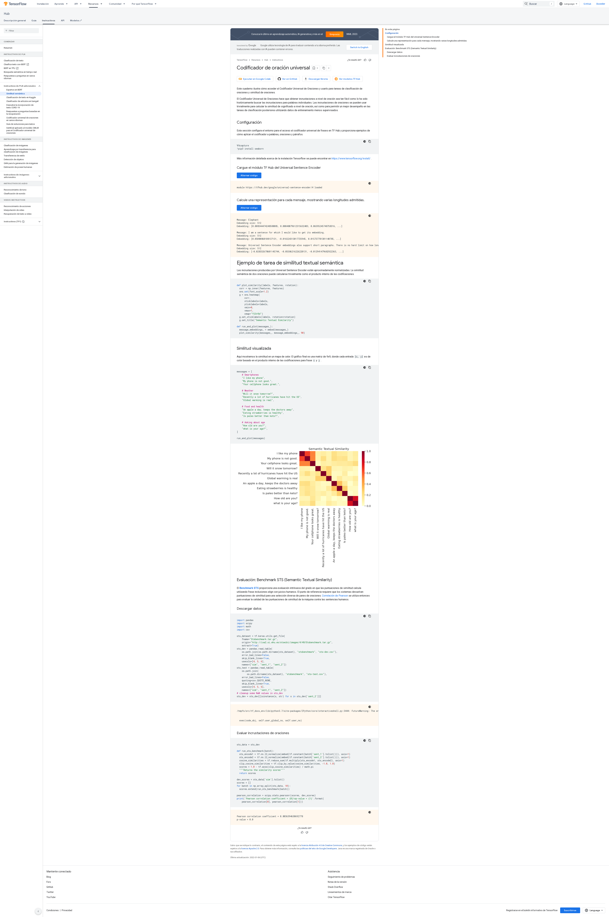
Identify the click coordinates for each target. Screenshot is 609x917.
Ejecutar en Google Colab (257, 78)
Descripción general (15, 20)
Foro (48, 882)
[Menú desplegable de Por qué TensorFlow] (156, 4)
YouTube (51, 897)
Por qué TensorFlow (142, 3)
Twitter (50, 892)
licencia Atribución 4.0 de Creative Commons (321, 845)
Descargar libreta (318, 78)
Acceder (600, 4)
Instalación (43, 3)
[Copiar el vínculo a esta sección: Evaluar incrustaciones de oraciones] (292, 733)
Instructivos (48, 20)
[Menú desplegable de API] (81, 4)
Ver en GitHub (289, 78)
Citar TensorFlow (336, 897)
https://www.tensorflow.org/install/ (351, 158)
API (76, 3)
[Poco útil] (369, 60)
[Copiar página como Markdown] (324, 68)
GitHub (587, 3)
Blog (48, 877)
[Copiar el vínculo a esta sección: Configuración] (265, 123)
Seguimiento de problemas (341, 877)
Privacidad (67, 910)
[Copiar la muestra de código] (369, 141)
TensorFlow (242, 60)
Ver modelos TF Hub (349, 78)
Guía (33, 20)
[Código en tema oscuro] (364, 141)
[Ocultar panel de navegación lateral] (38, 911)
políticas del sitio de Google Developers (318, 848)
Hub (7, 14)
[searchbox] (21, 30)
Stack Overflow (335, 887)
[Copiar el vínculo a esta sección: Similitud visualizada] (274, 349)
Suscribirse (570, 910)
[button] (19, 86)
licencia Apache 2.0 (250, 848)
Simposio (335, 34)
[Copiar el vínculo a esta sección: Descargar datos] (265, 609)
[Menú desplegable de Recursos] (102, 4)
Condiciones (52, 910)
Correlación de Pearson (335, 595)
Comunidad (115, 3)
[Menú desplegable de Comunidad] (125, 4)
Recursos (93, 3)
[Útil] (365, 60)
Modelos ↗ (76, 20)
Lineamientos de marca (339, 892)
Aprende (59, 3)
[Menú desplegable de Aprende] (68, 4)
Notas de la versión (337, 882)
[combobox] (539, 4)
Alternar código (249, 175)
